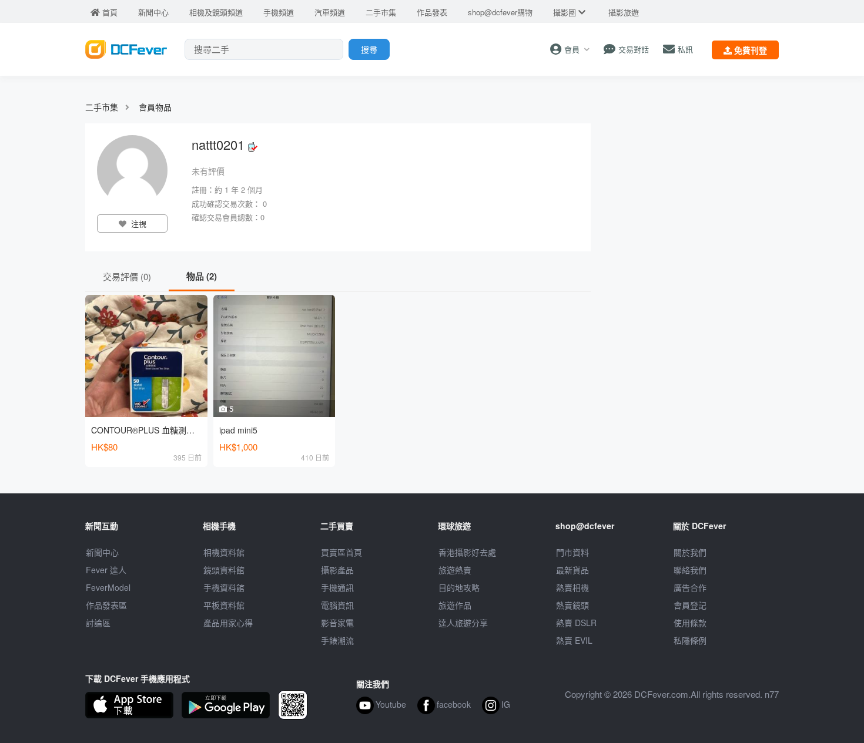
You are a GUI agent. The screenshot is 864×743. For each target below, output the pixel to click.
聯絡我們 (690, 570)
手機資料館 (224, 587)
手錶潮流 (337, 640)
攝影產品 (337, 570)
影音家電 (337, 622)
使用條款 (690, 622)
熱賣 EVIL (574, 640)
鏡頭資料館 (224, 570)
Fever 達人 (106, 570)
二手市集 (101, 107)
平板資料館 (224, 605)
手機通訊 (337, 587)
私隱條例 (690, 640)
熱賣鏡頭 (572, 605)
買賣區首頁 (341, 552)
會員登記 (690, 605)
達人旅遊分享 (463, 622)
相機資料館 (224, 552)
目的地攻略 (459, 587)
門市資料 (572, 552)
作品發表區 (106, 605)
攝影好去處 (467, 552)
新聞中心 (102, 552)
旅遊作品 (454, 605)
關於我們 (690, 552)
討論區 (98, 622)
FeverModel (108, 587)
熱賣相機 (572, 587)
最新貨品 (572, 570)
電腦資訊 (337, 605)
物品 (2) (201, 276)
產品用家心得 (228, 622)
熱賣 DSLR (576, 622)
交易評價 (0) (127, 276)
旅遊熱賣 (454, 570)
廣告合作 (690, 587)
